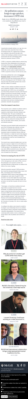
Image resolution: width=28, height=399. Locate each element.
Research (14, 251)
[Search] (22, 4)
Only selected (13, 396)
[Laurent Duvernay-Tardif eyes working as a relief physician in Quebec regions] (14, 302)
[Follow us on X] (18, 365)
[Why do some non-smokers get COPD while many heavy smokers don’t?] (14, 238)
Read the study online (7, 219)
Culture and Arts (14, 346)
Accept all (4, 396)
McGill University (18, 369)
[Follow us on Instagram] (24, 366)
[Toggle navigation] (25, 3)
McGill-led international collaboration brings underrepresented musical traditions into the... (14, 351)
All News (13, 283)
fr (19, 3)
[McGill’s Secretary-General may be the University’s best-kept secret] (14, 270)
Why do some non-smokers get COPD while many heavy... (14, 254)
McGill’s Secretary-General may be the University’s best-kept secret (14, 286)
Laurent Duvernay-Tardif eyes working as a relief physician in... (14, 318)
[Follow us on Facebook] (21, 366)
